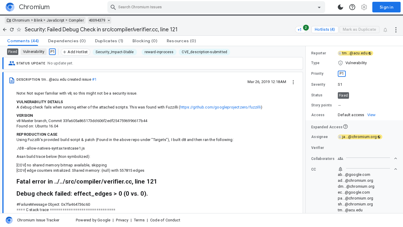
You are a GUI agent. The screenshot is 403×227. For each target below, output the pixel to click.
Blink (38, 20)
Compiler (76, 20)
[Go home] (4, 29)
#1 (94, 79)
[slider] (306, 129)
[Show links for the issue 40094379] (108, 20)
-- (339, 105)
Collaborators (323, 159)
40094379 (97, 20)
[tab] (22, 41)
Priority (317, 74)
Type (315, 63)
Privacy (122, 220)
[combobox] (217, 7)
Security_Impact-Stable (115, 52)
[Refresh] (11, 29)
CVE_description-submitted (204, 52)
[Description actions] (293, 81)
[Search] (113, 7)
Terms (139, 220)
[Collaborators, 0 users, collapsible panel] (367, 158)
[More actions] (396, 29)
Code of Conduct (165, 220)
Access (318, 115)
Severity (318, 84)
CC (313, 169)
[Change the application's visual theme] (340, 7)
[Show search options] (319, 7)
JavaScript (56, 20)
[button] (354, 63)
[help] (352, 7)
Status (317, 95)
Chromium (21, 20)
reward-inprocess (159, 52)
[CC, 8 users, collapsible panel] (367, 169)
